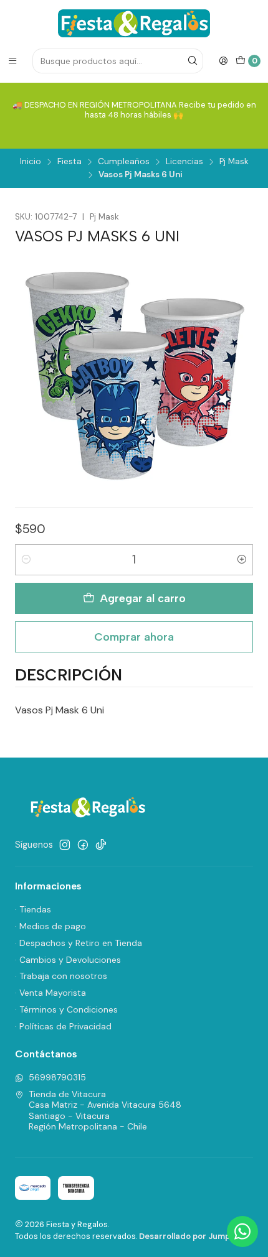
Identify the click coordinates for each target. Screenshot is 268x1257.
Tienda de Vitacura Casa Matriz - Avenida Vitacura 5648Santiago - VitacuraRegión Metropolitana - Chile (105, 1110)
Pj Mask (234, 161)
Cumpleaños (124, 161)
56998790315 (57, 1077)
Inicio (30, 161)
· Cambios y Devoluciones (68, 959)
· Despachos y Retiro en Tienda (78, 943)
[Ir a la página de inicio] (133, 23)
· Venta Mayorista (50, 992)
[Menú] (12, 61)
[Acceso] (223, 61)
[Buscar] (192, 61)
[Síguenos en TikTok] (101, 844)
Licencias (184, 161)
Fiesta (69, 161)
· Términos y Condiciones (66, 1009)
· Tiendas (33, 909)
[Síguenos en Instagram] (65, 844)
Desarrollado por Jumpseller (195, 1236)
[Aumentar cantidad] (241, 560)
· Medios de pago (50, 926)
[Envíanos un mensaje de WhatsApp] (242, 1231)
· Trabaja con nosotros (61, 975)
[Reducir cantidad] (26, 560)
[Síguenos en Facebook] (83, 844)
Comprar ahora (134, 636)
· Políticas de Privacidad (63, 1026)
